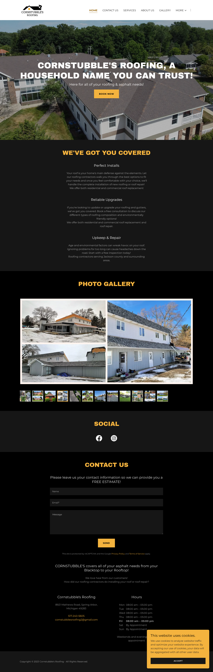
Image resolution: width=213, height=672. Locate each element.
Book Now (106, 93)
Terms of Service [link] (137, 554)
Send (106, 543)
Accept (178, 661)
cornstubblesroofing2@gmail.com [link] (76, 619)
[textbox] (106, 491)
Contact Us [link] (110, 10)
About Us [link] (147, 10)
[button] (181, 10)
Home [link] (93, 10)
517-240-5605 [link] (76, 615)
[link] (32, 9)
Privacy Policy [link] (118, 554)
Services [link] (129, 10)
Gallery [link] (165, 10)
